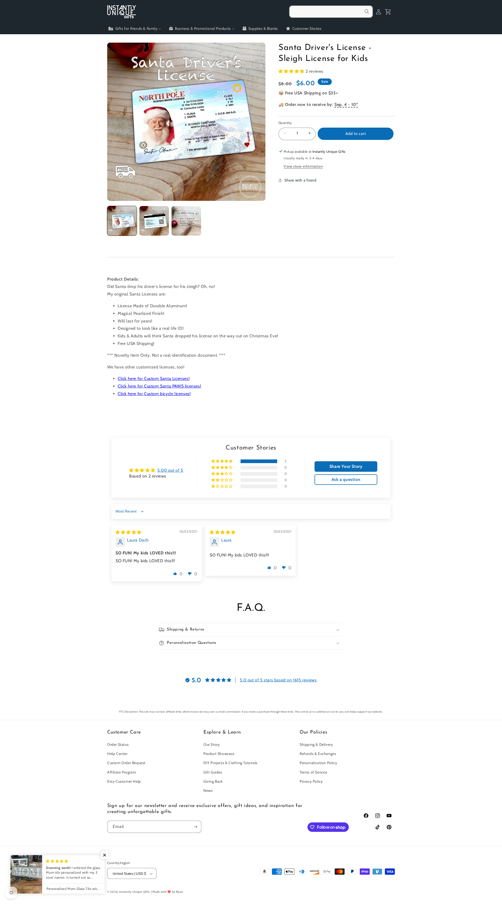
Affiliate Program (121, 772)
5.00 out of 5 (170, 470)
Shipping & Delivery (316, 744)
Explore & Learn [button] (222, 732)
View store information (303, 166)
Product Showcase (219, 753)
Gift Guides (212, 772)
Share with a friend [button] (300, 180)
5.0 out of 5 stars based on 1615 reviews (278, 680)
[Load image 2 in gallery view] (154, 221)
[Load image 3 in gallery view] (186, 221)
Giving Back (213, 781)
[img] (128, 532)
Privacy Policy (311, 781)
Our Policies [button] (313, 732)
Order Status (118, 744)
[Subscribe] (195, 827)
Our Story (211, 744)
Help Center (117, 753)
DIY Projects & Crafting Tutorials (230, 763)
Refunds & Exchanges (318, 753)
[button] (292, 71)
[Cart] (390, 12)
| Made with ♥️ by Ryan (167, 892)
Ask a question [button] (346, 479)
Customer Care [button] (124, 732)
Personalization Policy (318, 763)
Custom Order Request (126, 763)
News (208, 790)
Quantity (285, 123)
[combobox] (331, 12)
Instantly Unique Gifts (134, 892)
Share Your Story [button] (346, 466)
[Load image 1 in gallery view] (122, 221)
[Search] (367, 11)
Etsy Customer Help (124, 781)
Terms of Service (313, 772)
